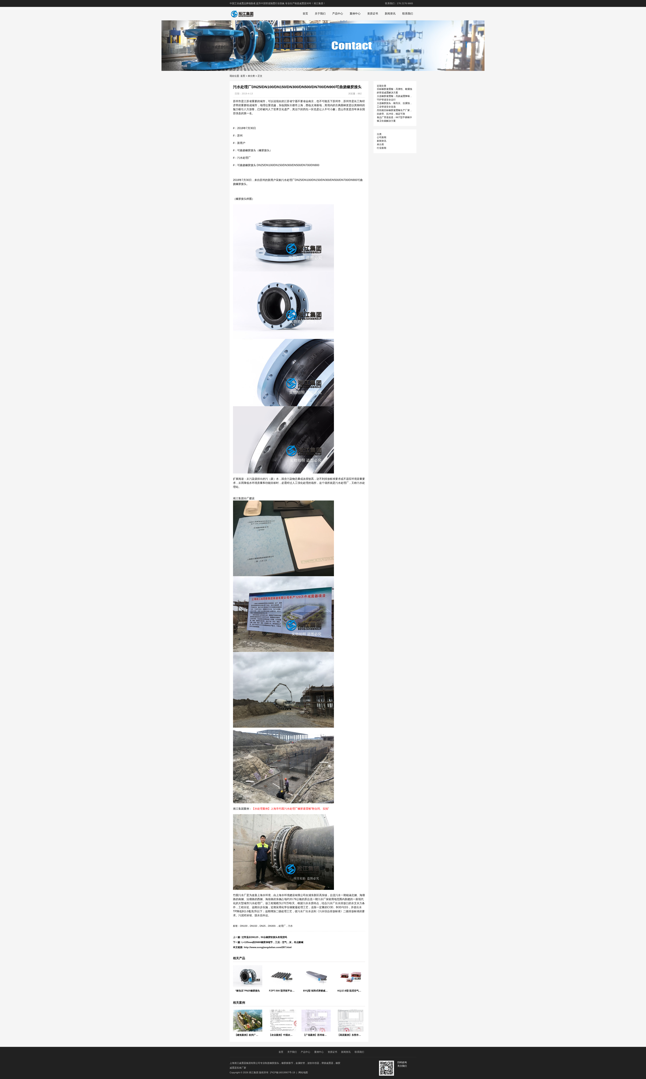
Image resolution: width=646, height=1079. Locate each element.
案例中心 (355, 13)
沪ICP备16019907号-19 (282, 1072)
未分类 (251, 76)
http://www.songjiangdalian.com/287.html (268, 947)
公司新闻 (381, 137)
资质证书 (372, 13)
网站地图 (303, 1072)
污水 (290, 926)
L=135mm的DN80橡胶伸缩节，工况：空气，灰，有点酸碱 (272, 942)
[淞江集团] (242, 13)
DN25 (263, 926)
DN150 (253, 926)
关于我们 (320, 13)
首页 (305, 13)
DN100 (243, 926)
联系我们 (407, 13)
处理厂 (282, 926)
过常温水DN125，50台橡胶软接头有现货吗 (264, 937)
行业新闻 (381, 148)
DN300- (272, 926)
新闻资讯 (390, 13)
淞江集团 (253, 1072)
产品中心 (337, 13)
